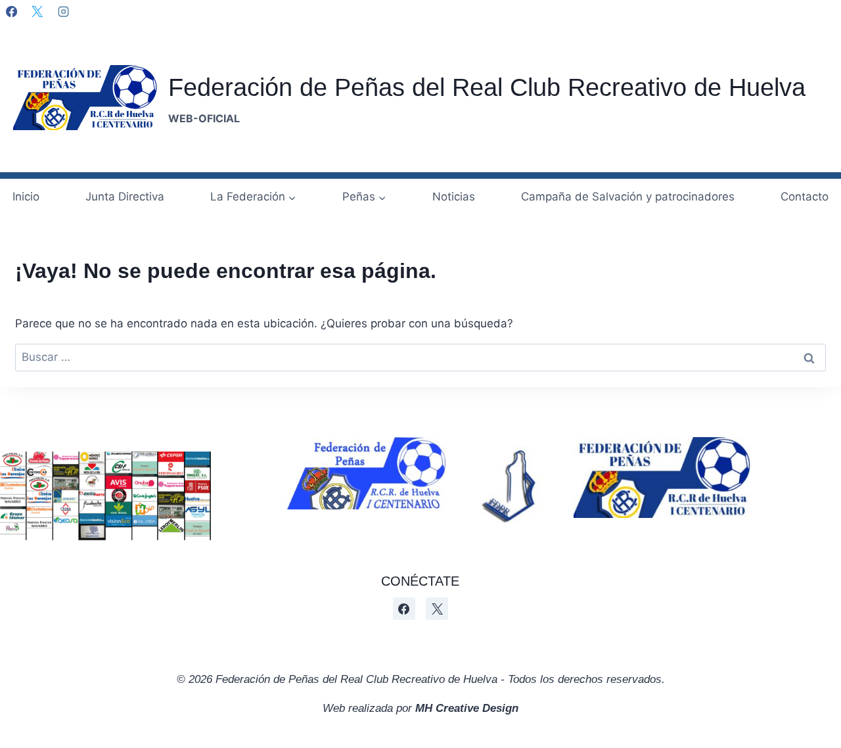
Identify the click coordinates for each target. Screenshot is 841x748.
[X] (37, 11)
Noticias (453, 196)
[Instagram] (63, 11)
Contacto (805, 196)
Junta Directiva (124, 196)
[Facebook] (11, 11)
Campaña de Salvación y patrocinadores (628, 196)
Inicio (25, 196)
